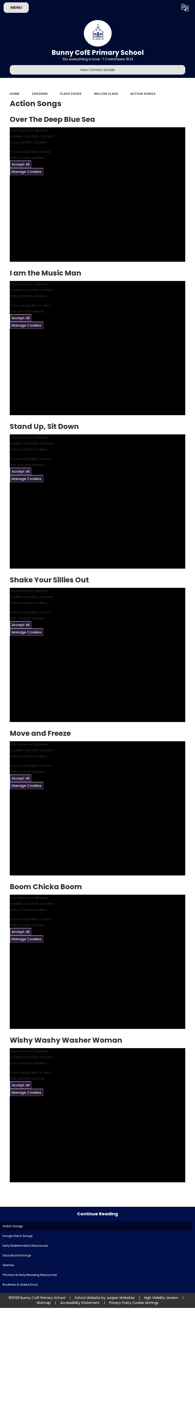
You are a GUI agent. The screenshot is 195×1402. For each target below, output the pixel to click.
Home (14, 94)
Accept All (20, 164)
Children (40, 94)
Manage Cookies (26, 171)
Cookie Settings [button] (145, 1302)
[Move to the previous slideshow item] (190, 154)
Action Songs (143, 94)
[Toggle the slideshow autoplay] (190, 142)
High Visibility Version (161, 1297)
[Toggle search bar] (172, 7)
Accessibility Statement (80, 1302)
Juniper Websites (120, 1297)
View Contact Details (97, 69)
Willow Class (106, 94)
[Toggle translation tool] (184, 7)
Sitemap (44, 1302)
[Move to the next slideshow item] (190, 166)
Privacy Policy (120, 1302)
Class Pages (71, 94)
